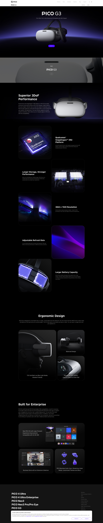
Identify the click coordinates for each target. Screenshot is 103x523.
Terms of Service (84, 501)
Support (84, 1)
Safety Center (84, 504)
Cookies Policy (84, 502)
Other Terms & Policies (85, 506)
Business (75, 1)
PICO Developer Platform (86, 494)
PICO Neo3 (18, 500)
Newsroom (83, 509)
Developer (69, 1)
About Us (83, 508)
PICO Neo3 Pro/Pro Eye (25, 504)
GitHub (82, 497)
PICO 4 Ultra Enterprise (25, 497)
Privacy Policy (84, 499)
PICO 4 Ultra (19, 493)
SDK (82, 495)
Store (64, 1)
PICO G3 (16, 508)
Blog (80, 1)
